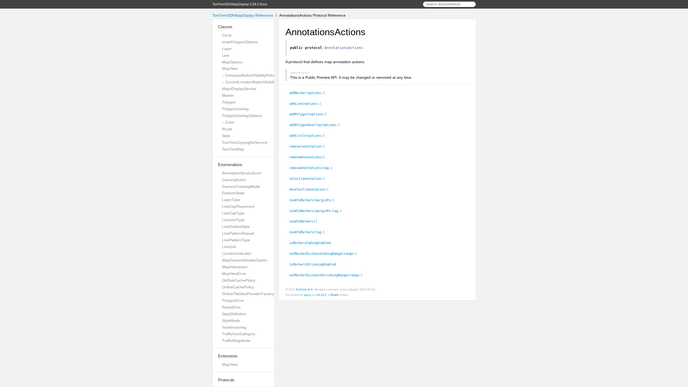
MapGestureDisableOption (244, 260)
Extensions (228, 356)
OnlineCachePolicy (238, 287)
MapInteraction (235, 267)
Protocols (226, 380)
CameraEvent (233, 180)
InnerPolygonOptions (240, 42)
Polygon (229, 102)
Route (227, 129)
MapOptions (232, 62)
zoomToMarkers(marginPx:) (314, 200)
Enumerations (230, 164)
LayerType (231, 200)
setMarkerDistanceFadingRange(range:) (325, 254)
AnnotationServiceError (241, 173)
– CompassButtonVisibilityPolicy (249, 75)
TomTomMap (233, 149)
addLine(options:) (307, 104)
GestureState (233, 193)
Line (225, 55)
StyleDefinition (234, 314)
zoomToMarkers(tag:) (309, 232)
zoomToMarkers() (305, 221)
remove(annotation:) (309, 146)
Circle (227, 35)
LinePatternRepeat (238, 233)
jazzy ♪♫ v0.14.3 (315, 294)
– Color (228, 122)
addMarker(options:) (309, 93)
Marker (228, 95)
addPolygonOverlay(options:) (317, 125)
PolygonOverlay (235, 109)
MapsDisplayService (239, 89)
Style (226, 136)
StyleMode (231, 320)
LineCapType (233, 213)
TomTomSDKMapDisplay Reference (242, 15)
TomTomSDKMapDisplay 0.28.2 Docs (239, 4)
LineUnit (229, 247)
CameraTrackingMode (241, 186)
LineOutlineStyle (236, 226)
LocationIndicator (236, 253)
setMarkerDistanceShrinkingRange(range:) (328, 275)
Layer (227, 48)
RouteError (231, 307)
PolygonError (233, 300)
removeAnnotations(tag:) (313, 168)
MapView (230, 68)
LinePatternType (236, 240)
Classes (225, 26)
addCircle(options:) (309, 136)
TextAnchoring (234, 327)
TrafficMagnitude (236, 340)
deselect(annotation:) (311, 189)
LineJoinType (233, 220)
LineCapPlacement (238, 206)
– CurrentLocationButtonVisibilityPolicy (254, 82)
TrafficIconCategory (238, 334)
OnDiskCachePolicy (238, 280)
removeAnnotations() (309, 157)
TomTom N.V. (304, 289)
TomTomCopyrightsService (244, 142)
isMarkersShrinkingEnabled (315, 264)
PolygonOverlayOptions (242, 115)
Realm (334, 294)
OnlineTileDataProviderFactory (248, 294)
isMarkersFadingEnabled (312, 243)
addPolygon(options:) (310, 114)
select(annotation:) (309, 179)
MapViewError (234, 273)
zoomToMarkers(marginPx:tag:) (318, 211)
